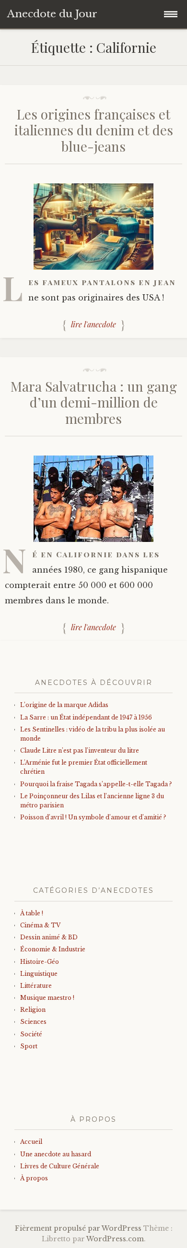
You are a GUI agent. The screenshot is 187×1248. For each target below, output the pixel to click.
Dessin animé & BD (49, 937)
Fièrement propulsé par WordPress (78, 1228)
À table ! (31, 913)
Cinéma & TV (40, 925)
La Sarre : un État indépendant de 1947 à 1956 (86, 717)
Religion (33, 1009)
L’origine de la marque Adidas (64, 704)
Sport (28, 1046)
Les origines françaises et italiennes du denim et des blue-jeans (93, 130)
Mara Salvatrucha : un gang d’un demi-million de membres (94, 402)
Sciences (33, 1021)
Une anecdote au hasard (55, 1154)
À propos (34, 1178)
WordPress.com (115, 1239)
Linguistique (39, 973)
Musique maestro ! (47, 997)
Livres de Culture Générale (59, 1166)
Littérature (36, 985)
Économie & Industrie (52, 949)
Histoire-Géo (39, 961)
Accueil (31, 1141)
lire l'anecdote (93, 325)
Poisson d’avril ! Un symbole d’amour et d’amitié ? (93, 817)
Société (31, 1034)
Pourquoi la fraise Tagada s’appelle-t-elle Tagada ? (96, 784)
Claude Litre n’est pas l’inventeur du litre (79, 750)
